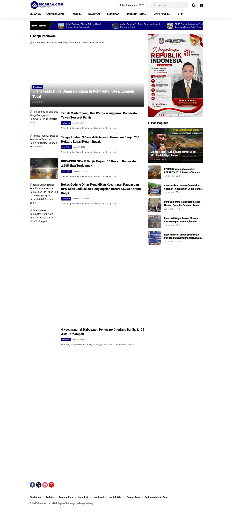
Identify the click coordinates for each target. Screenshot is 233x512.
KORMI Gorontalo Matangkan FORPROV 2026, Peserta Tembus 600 (182, 171)
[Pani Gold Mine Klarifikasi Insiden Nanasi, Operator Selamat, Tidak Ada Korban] (154, 205)
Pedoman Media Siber (156, 497)
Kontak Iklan (115, 497)
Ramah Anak (133, 497)
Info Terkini (66, 147)
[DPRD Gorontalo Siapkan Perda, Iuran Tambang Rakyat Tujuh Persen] (159, 26)
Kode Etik (83, 497)
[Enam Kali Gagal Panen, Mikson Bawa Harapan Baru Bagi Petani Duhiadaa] (154, 221)
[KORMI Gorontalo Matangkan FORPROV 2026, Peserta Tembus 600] (154, 172)
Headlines (37, 87)
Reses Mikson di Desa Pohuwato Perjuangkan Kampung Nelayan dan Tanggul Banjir (183, 236)
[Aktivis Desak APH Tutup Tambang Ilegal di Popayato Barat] (105, 26)
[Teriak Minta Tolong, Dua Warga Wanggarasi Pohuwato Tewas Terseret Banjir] (44, 120)
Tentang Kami (66, 497)
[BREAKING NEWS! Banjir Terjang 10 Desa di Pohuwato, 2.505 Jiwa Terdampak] (44, 168)
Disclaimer (35, 497)
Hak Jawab (98, 497)
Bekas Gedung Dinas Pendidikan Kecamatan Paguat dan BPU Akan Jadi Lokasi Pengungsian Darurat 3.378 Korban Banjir (101, 189)
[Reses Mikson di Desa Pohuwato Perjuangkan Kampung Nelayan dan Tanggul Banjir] (154, 238)
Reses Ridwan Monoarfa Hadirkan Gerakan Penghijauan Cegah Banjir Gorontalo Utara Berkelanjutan (182, 187)
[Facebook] (32, 485)
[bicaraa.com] (47, 5)
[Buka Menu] (201, 5)
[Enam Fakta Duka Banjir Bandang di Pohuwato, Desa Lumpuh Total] (87, 73)
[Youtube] (51, 485)
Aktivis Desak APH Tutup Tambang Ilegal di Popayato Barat (130, 25)
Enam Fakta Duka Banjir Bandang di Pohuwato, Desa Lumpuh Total (83, 94)
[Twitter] (38, 485)
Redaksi (50, 497)
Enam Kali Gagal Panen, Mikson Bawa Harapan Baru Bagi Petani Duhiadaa (181, 220)
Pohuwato (66, 123)
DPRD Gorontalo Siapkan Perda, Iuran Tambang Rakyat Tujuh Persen (181, 25)
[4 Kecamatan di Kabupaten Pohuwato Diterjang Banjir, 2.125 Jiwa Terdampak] (44, 337)
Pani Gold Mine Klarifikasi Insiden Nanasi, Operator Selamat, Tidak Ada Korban (182, 203)
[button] (184, 5)
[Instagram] (45, 485)
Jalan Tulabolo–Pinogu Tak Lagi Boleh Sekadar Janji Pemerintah (73, 25)
